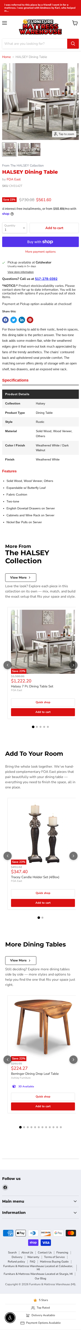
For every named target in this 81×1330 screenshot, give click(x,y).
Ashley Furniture (20, 1078)
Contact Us (45, 1253)
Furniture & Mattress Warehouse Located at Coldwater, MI (38, 1267)
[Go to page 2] (37, 727)
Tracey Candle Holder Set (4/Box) (35, 877)
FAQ (32, 1262)
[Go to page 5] (48, 727)
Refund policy (16, 1262)
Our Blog (40, 1278)
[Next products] (73, 665)
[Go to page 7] (42, 1127)
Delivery (17, 1257)
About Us (27, 1253)
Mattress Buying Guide (54, 1262)
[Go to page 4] (44, 727)
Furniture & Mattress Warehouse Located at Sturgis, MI (38, 1274)
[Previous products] (7, 665)
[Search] (73, 44)
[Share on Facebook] (5, 320)
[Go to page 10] (53, 1127)
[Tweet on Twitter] (13, 320)
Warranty (33, 1257)
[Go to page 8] (46, 1127)
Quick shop (43, 702)
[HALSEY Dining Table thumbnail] (9, 149)
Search (12, 1253)
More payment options (40, 251)
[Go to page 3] (40, 727)
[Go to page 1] (33, 727)
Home (6, 57)
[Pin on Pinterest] (30, 320)
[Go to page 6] (39, 1127)
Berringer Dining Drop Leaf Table (35, 1074)
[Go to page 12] (61, 1127)
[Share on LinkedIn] (22, 320)
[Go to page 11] (57, 1127)
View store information (21, 272)
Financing (62, 1253)
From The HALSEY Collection (23, 165)
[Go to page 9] (50, 1127)
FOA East (14, 179)
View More (18, 577)
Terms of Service (54, 1257)
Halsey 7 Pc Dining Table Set (32, 686)
